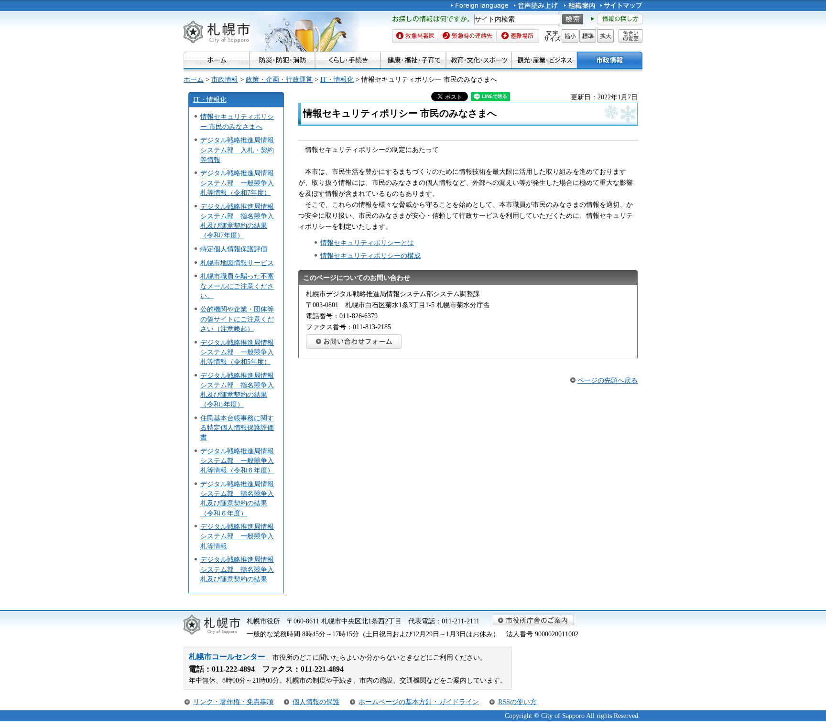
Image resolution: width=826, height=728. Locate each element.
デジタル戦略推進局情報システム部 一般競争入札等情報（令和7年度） (237, 182)
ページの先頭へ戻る (607, 380)
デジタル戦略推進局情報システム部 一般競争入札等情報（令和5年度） (237, 352)
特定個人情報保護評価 (233, 249)
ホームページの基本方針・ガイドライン (419, 702)
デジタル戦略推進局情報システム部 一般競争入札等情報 (237, 536)
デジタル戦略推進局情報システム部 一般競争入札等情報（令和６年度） (237, 460)
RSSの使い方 (517, 702)
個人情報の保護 (316, 702)
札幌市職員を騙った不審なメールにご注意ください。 (237, 285)
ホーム (194, 79)
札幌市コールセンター (227, 657)
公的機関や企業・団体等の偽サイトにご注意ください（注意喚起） (237, 318)
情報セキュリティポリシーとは (367, 242)
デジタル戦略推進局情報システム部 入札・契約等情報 (237, 149)
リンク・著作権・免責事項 (233, 702)
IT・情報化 (337, 79)
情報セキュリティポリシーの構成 (370, 255)
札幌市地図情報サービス (237, 263)
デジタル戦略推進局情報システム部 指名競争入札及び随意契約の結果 (237, 569)
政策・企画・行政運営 (279, 79)
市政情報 (224, 79)
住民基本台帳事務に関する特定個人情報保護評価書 (237, 427)
